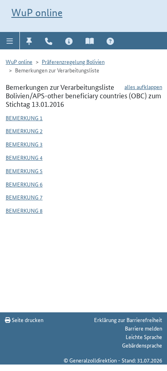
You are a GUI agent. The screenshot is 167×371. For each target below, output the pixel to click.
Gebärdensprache (142, 345)
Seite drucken (27, 320)
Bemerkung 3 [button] (24, 144)
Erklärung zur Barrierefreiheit (128, 320)
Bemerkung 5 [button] (24, 171)
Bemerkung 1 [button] (24, 118)
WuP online (36, 12)
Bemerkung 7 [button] (24, 197)
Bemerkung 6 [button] (24, 184)
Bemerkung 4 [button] (24, 157)
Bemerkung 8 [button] (24, 210)
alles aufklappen (143, 87)
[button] (10, 40)
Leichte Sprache (144, 337)
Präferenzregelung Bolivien (73, 61)
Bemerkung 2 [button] (24, 131)
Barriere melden (143, 328)
